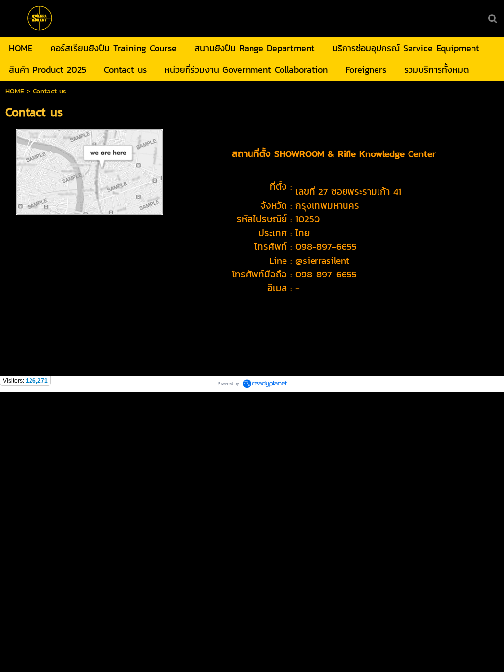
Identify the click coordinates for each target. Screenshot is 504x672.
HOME (14, 91)
